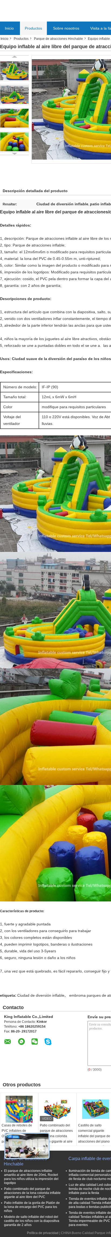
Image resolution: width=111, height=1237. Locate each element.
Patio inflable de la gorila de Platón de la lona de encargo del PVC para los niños (32, 1207)
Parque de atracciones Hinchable (58, 39)
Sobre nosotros (66, 28)
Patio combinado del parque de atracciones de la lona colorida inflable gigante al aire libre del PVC (56, 1136)
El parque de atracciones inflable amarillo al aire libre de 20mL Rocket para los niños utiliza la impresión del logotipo (31, 1177)
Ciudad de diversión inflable (40, 995)
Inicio (9, 28)
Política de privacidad (42, 1233)
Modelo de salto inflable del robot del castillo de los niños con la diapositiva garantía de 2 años (31, 1221)
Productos (33, 28)
